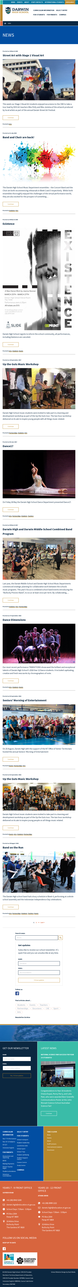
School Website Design (58, 1272)
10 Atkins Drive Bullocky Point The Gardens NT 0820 (15, 1224)
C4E (47, 1008)
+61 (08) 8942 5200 (13, 1200)
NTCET (5, 1145)
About (26, 2)
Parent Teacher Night (8, 1167)
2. (36, 922)
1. (34, 922)
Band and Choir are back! (18, 137)
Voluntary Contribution (7, 1175)
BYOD (4, 1161)
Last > (43, 922)
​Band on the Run (13, 847)
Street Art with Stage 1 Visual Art (23, 55)
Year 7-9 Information (9, 1139)
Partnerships (13, 433)
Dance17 (8, 446)
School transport (22, 1140)
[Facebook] (17, 993)
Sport (55, 1008)
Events (19, 2)
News (13, 2)
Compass (62, 15)
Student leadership (23, 1143)
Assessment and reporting (8, 1157)
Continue (11, 118)
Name (5, 1055)
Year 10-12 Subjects (9, 1142)
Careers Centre (22, 1162)
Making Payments (8, 1164)
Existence (8, 223)
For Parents (52, 15)
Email (5, 1064)
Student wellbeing (23, 1155)
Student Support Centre (22, 1158)
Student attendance (9, 1171)
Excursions (37, 1008)
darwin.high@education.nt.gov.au (20, 1204)
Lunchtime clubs (22, 1146)
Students (12, 210)
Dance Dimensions (14, 620)
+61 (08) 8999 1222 (49, 1203)
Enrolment (70, 2)
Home (5, 23)
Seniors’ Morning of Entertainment (25, 700)
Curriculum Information (43, 10)
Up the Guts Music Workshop (21, 364)
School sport (21, 1149)
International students (54, 2)
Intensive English (8, 1148)
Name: (20, 959)
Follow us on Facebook (4, 1248)
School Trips (21, 1152)
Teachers (31, 516)
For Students (39, 15)
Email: (20, 968)
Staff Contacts (37, 2)
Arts (10, 124)
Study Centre (21, 1165)
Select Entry (61, 10)
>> (39, 922)
